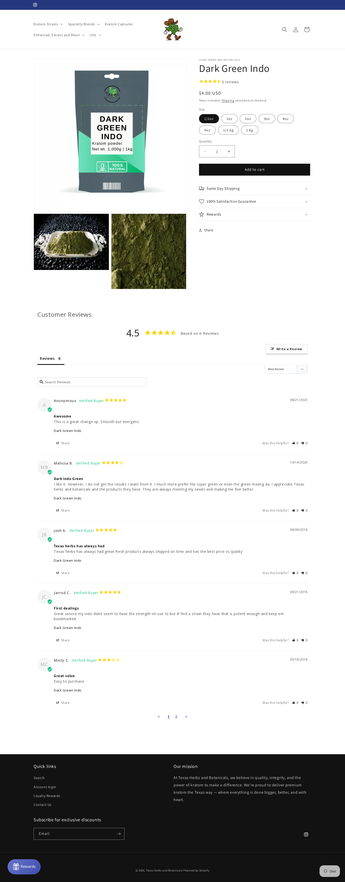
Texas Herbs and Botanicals (164, 870)
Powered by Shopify (196, 870)
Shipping (227, 100)
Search (39, 777)
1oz (229, 118)
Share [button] (208, 230)
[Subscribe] (118, 834)
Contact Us (43, 804)
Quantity (205, 141)
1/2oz (209, 118)
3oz (267, 118)
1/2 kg (228, 130)
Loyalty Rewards (47, 795)
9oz (207, 130)
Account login (45, 787)
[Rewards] (24, 866)
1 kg (249, 130)
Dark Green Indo (68, 430)
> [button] (186, 716)
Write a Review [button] (289, 349)
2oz (248, 118)
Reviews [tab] (47, 358)
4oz (286, 118)
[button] (48, 24)
